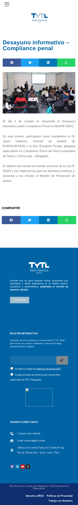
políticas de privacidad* (49, 369)
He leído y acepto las (38, 369)
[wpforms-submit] (62, 360)
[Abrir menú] (7, 4)
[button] (12, 63)
